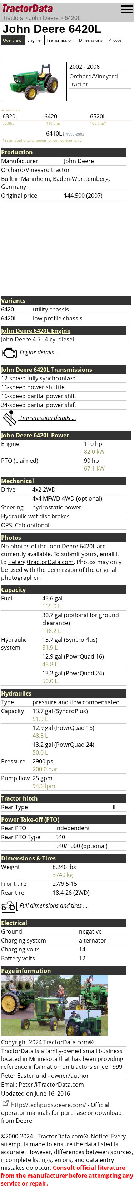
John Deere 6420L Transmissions (46, 370)
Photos (115, 40)
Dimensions (91, 40)
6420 (7, 309)
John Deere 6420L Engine (35, 331)
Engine (34, 40)
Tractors (13, 18)
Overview (12, 40)
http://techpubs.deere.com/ (48, 1105)
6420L (73, 18)
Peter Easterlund (23, 1076)
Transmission (59, 40)
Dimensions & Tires (28, 858)
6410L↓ (65, 133)
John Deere (44, 18)
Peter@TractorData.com (41, 562)
